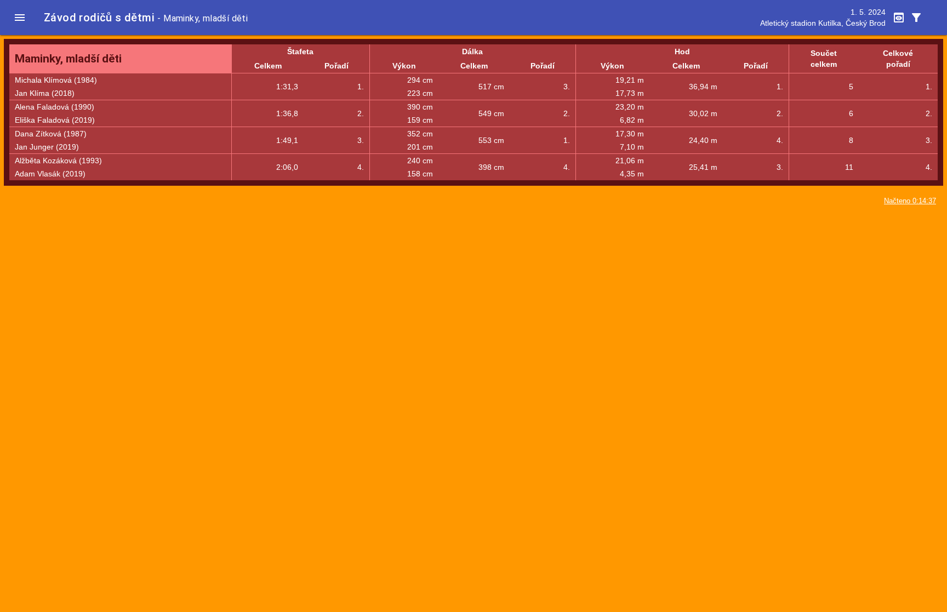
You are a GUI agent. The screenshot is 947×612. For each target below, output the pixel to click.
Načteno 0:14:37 (910, 201)
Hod (682, 51)
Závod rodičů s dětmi (99, 17)
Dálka (472, 51)
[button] (20, 17)
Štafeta (300, 51)
